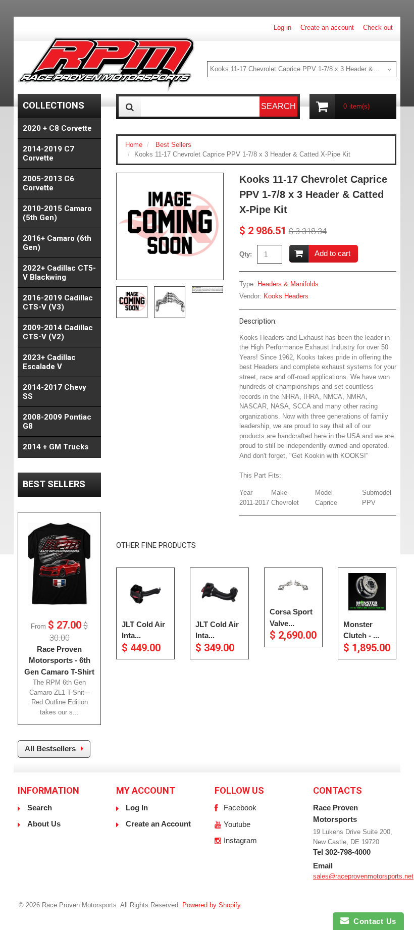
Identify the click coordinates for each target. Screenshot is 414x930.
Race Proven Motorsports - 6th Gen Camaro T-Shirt (59, 660)
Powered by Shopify (211, 905)
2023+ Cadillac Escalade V (49, 362)
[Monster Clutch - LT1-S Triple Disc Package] (367, 591)
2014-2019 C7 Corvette (48, 153)
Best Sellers (173, 144)
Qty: (245, 254)
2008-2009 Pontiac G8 (57, 421)
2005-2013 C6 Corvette (48, 183)
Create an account (327, 27)
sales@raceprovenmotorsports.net (363, 876)
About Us (44, 823)
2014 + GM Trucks (55, 446)
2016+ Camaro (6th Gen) (57, 243)
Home (133, 144)
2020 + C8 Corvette (57, 128)
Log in (282, 27)
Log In (137, 807)
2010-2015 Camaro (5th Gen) (57, 213)
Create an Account (158, 823)
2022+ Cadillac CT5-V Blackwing (59, 273)
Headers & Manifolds (288, 284)
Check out (378, 27)
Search (39, 807)
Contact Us (372, 921)
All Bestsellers (50, 748)
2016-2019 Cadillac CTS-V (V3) (58, 302)
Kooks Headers (286, 296)
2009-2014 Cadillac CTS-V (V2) (58, 332)
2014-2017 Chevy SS (54, 392)
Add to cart (332, 253)
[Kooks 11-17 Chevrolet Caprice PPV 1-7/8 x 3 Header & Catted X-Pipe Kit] (170, 226)
